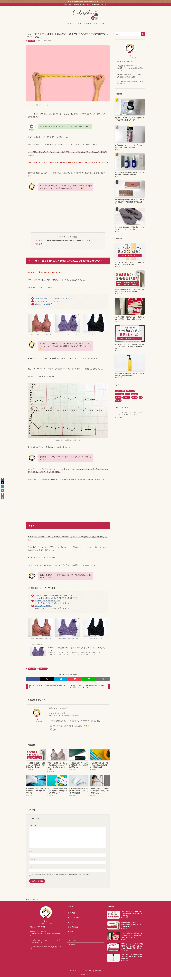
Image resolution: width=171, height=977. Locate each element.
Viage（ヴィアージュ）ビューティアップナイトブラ (53, 298)
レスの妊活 (74, 927)
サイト (31, 867)
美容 (71, 931)
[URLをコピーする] (103, 679)
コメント (33, 825)
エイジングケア (120, 391)
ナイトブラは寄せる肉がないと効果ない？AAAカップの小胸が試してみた (63, 240)
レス (71, 922)
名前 (31, 851)
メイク (128, 394)
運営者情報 (98, 971)
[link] (51, 729)
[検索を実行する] (143, 34)
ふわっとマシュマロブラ (43, 304)
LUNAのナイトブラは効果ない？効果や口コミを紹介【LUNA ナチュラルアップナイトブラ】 (77, 649)
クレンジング (131, 391)
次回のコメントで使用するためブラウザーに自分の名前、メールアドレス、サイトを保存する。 (61, 874)
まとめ (39, 244)
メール (32, 859)
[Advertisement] (68, 212)
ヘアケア (73, 940)
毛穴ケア (118, 400)
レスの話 (134, 394)
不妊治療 (118, 397)
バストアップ (43, 668)
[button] (33, 679)
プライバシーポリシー (76, 971)
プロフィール (75, 917)
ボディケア (31, 40)
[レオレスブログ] (85, 14)
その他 (72, 913)
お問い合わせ (89, 971)
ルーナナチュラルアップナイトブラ (47, 301)
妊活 (140, 397)
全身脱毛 (134, 397)
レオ (36, 719)
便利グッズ (126, 397)
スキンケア (74, 936)
